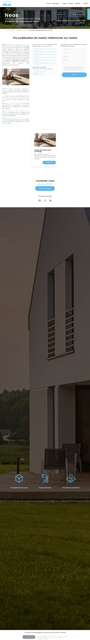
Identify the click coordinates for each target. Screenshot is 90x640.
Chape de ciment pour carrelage (42, 150)
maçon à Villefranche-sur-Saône (20, 44)
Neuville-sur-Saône (38, 72)
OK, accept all (29, 637)
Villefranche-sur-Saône (21, 30)
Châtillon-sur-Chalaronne (39, 71)
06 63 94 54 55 (61, 14)
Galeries (77, 3)
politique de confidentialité (70, 70)
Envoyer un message (45, 188)
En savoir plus (49, 162)
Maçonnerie (55, 3)
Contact (85, 3)
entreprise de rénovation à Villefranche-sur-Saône (15, 89)
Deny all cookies (43, 637)
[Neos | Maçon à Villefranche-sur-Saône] (7, 3)
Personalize (55, 637)
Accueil (48, 3)
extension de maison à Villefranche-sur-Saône (15, 98)
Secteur (12, 30)
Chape (64, 3)
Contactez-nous (77, 14)
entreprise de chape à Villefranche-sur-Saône (15, 111)
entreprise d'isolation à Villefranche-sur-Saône (15, 119)
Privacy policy (64, 637)
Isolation (70, 3)
